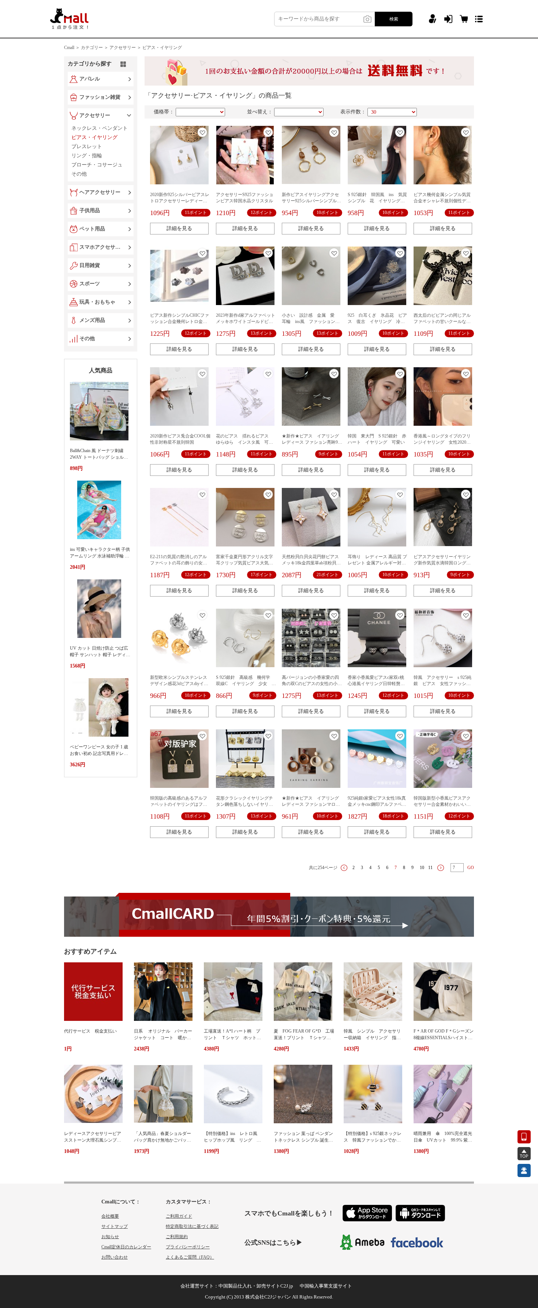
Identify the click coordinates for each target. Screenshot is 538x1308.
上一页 (344, 868)
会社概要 (110, 1216)
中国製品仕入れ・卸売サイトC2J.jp (255, 1286)
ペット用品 (92, 229)
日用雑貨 (89, 265)
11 (430, 867)
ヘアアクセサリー (99, 192)
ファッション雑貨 (99, 97)
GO (470, 867)
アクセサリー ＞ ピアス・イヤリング (145, 47)
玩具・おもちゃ (97, 302)
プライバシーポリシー (188, 1246)
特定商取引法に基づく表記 (192, 1226)
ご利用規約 (177, 1236)
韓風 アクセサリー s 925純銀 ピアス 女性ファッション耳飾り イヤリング (442, 683)
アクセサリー (94, 115)
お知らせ (110, 1236)
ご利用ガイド (179, 1216)
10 (422, 867)
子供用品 (89, 210)
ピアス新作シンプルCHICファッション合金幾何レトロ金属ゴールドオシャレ (179, 321)
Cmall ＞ (72, 47)
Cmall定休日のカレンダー (126, 1246)
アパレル (89, 79)
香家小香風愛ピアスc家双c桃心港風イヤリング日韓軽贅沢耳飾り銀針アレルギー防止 (376, 683)
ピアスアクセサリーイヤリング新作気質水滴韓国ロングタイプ (442, 563)
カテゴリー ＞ (94, 47)
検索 (393, 19)
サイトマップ (114, 1226)
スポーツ (89, 283)
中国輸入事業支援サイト (326, 1286)
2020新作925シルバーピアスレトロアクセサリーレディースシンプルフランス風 (179, 201)
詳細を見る (179, 228)
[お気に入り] (202, 132)
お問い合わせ (114, 1257)
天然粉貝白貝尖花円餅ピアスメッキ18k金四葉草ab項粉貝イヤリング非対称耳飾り (311, 563)
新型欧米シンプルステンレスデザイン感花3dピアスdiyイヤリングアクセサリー (179, 683)
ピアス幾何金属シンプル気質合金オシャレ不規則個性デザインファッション (442, 201)
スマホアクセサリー (101, 247)
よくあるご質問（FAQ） (190, 1257)
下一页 (440, 868)
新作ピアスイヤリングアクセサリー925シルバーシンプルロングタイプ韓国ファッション (311, 201)
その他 (87, 338)
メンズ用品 (92, 320)
